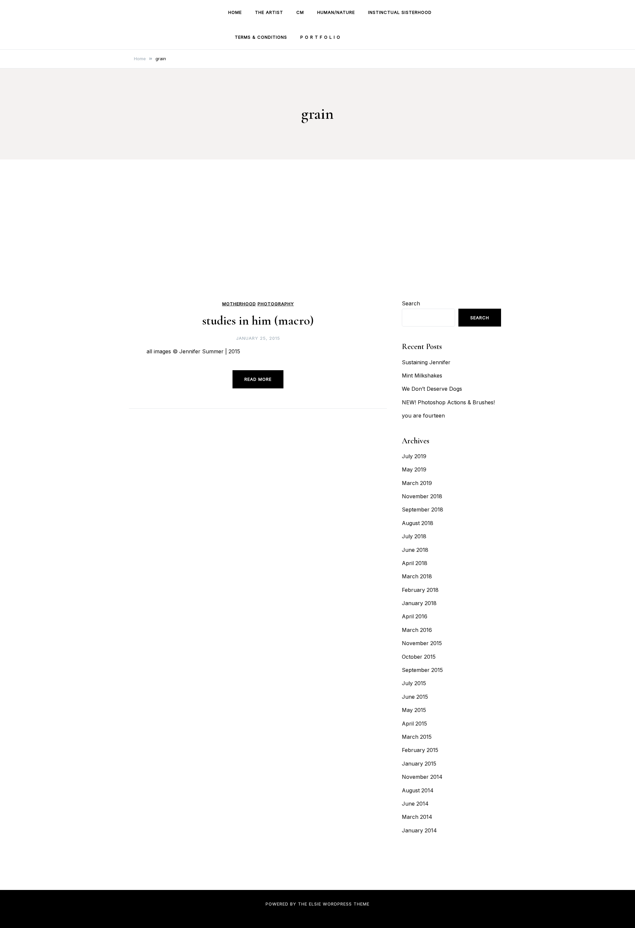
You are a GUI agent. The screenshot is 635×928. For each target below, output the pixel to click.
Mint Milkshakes (422, 375)
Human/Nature (336, 12)
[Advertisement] (317, 248)
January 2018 (419, 603)
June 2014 (415, 803)
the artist (269, 12)
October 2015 (419, 656)
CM (300, 12)
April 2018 (414, 563)
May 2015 (414, 710)
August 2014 (418, 790)
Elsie (315, 903)
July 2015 (414, 683)
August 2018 (417, 523)
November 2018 (422, 496)
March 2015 (417, 736)
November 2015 (422, 643)
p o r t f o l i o (320, 37)
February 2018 (420, 590)
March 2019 (417, 483)
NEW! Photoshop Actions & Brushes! (448, 402)
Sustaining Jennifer (426, 362)
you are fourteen (423, 415)
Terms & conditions (261, 37)
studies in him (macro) (258, 320)
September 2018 (422, 509)
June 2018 (415, 550)
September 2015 (422, 670)
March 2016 (417, 630)
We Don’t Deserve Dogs (432, 388)
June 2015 (415, 696)
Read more (258, 379)
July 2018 (414, 536)
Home (235, 12)
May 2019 (414, 469)
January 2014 (419, 830)
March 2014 (417, 817)
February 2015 (420, 750)
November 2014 (422, 776)
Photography (276, 304)
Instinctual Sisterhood (400, 12)
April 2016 (414, 616)
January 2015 (419, 763)
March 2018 (417, 576)
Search (411, 303)
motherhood (239, 304)
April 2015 (414, 723)
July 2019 (414, 456)
